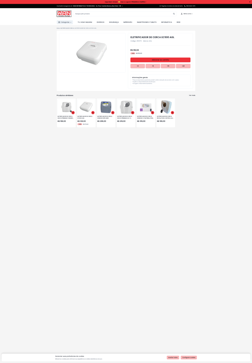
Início (58, 28)
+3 (138, 66)
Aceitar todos (173, 357)
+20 (183, 66)
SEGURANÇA (114, 22)
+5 (153, 66)
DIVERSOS (100, 22)
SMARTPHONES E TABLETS (147, 22)
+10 (168, 66)
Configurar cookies (188, 357)
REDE (178, 22)
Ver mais (192, 95)
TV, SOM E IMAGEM (85, 22)
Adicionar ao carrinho (160, 60)
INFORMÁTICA (166, 22)
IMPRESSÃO (127, 22)
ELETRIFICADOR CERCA (67, 28)
